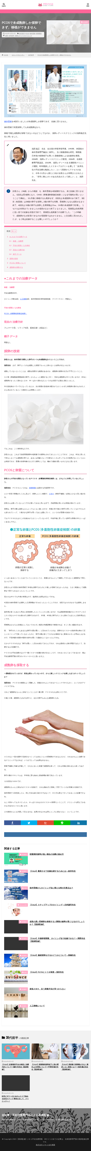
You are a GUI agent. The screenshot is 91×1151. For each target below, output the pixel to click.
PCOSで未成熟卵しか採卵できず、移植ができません (54, 55)
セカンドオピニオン (18, 55)
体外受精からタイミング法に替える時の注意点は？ (51, 888)
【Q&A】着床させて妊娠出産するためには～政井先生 (53, 871)
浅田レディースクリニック (23, 36)
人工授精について (37, 1006)
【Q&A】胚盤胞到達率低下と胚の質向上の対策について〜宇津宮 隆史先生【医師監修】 (45, 1066)
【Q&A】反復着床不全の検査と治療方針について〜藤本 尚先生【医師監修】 (15, 1066)
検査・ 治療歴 (16, 241)
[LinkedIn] (78, 822)
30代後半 (24, 871)
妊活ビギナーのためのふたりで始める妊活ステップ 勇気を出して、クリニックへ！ (15, 1098)
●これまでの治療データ (17, 237)
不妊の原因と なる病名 (19, 245)
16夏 (6, 36)
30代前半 (22, 33)
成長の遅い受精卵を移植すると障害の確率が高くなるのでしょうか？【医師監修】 (57, 922)
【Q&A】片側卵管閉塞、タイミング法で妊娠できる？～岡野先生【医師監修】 (57, 939)
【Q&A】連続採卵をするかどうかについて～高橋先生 (53, 955)
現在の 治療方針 (17, 250)
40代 (25, 888)
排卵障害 (39, 33)
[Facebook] (12, 822)
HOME (6, 55)
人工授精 (23, 299)
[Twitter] (29, 822)
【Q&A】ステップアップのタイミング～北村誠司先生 (53, 905)
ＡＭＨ (51, 494)
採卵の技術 (12, 259)
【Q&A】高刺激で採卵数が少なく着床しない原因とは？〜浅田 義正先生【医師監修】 (74, 1066)
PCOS (27, 33)
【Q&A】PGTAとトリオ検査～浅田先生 (47, 972)
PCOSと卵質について (16, 263)
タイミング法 (23, 905)
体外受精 (32, 33)
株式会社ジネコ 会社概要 (45, 1145)
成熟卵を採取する (15, 267)
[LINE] (62, 822)
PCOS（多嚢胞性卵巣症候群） (15, 313)
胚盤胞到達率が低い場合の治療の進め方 (47, 854)
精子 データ (15, 254)
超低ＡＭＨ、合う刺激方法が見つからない (48, 989)
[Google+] (45, 822)
